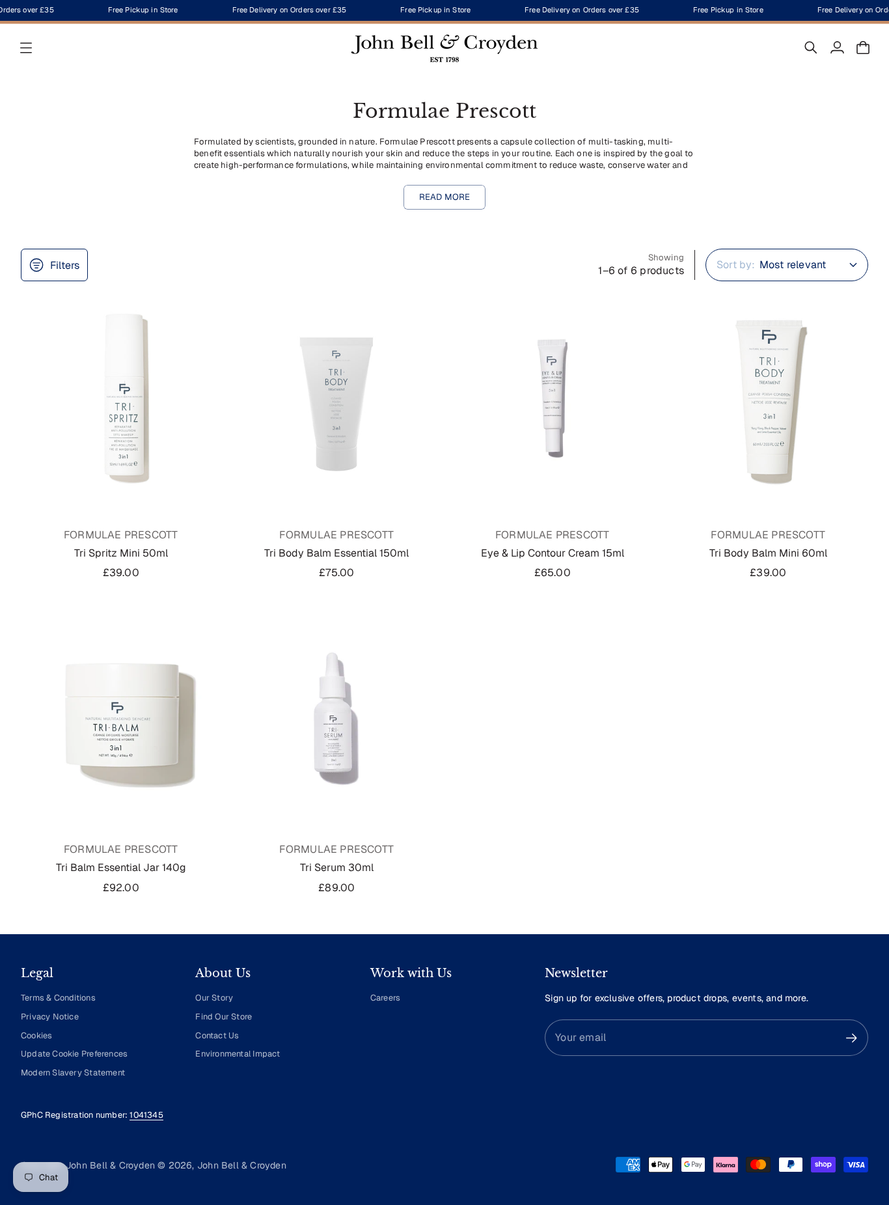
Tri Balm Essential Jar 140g (121, 867)
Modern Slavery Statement (73, 1072)
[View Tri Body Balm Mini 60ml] (768, 398)
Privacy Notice (50, 1016)
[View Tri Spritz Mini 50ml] (121, 398)
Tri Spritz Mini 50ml (121, 553)
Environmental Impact (237, 1053)
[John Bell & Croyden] (444, 47)
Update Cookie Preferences (74, 1053)
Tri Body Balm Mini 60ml (768, 553)
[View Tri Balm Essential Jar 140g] (121, 713)
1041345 (146, 1114)
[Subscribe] (851, 1038)
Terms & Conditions (58, 997)
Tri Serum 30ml (337, 867)
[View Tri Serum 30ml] (337, 713)
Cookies (36, 1035)
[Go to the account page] (837, 48)
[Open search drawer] (811, 48)
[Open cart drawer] (863, 48)
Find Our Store (223, 1016)
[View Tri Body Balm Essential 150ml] (337, 398)
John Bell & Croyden (241, 1165)
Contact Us (217, 1035)
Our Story (214, 997)
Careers (385, 997)
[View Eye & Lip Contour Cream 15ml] (552, 398)
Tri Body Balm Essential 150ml (336, 553)
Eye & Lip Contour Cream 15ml (552, 553)
